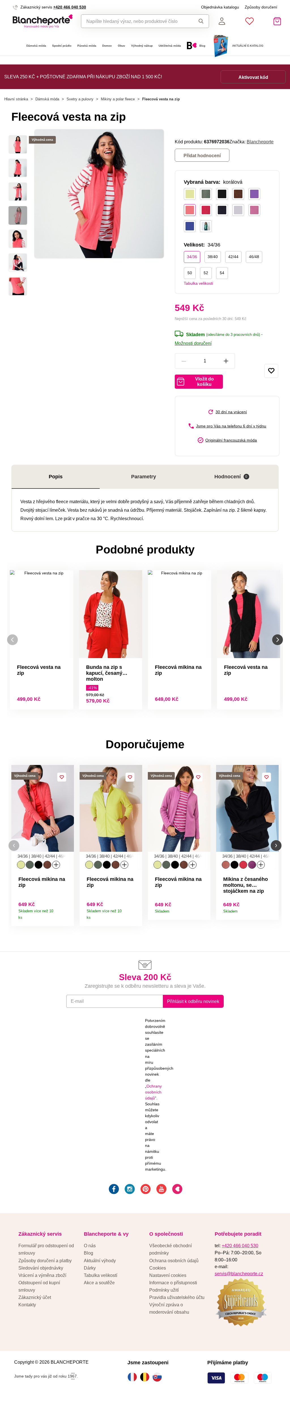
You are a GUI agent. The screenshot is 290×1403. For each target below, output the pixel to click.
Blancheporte (260, 141)
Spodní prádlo (61, 45)
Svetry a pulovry (80, 99)
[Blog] (177, 1190)
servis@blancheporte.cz (239, 1273)
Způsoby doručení (261, 7)
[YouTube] (161, 1190)
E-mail (77, 1001)
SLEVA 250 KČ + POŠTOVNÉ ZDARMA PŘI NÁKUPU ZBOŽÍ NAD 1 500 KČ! (83, 76)
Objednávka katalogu (220, 7)
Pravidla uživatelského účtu (176, 1297)
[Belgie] (146, 1377)
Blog (88, 1252)
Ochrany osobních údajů (153, 1092)
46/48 (254, 256)
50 (189, 273)
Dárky (90, 1267)
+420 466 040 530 (69, 7)
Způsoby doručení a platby (45, 1260)
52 (206, 273)
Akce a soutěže (99, 1282)
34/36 (192, 256)
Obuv (121, 45)
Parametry (143, 476)
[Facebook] (113, 1190)
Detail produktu (67, 915)
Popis (56, 476)
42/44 (233, 256)
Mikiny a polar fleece (118, 99)
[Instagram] (129, 1190)
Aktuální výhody (100, 1260)
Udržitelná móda (170, 45)
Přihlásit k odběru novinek (193, 1001)
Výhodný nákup (142, 45)
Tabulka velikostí (198, 283)
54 (222, 273)
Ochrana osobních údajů (174, 1260)
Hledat (199, 21)
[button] (13, 845)
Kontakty (27, 1304)
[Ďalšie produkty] (277, 640)
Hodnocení (231, 476)
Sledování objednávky (40, 1267)
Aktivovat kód (253, 77)
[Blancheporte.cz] (42, 21)
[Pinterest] (145, 1190)
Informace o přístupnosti (173, 1282)
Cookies (157, 1267)
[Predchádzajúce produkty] (12, 640)
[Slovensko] (158, 1377)
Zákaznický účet (34, 1297)
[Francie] (133, 1377)
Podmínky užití (164, 1289)
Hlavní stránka (16, 99)
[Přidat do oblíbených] (271, 371)
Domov (107, 45)
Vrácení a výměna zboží (42, 1275)
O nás (90, 1245)
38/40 (213, 256)
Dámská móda (36, 45)
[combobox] (135, 21)
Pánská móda (86, 45)
